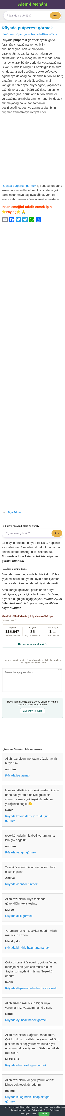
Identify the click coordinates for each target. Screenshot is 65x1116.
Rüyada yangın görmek (20, 852)
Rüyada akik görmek (18, 916)
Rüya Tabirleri (15, 512)
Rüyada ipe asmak (17, 775)
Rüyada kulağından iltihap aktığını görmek (27, 1099)
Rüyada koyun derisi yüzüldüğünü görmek (27, 818)
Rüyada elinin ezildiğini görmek (25, 1065)
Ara (55, 15)
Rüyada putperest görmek (27, 28)
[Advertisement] (32, 149)
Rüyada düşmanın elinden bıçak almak (31, 988)
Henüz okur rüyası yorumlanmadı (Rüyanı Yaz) (29, 34)
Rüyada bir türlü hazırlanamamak (27, 947)
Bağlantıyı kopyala (32, 710)
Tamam (44, 1113)
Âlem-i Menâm (32, 4)
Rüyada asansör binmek (21, 884)
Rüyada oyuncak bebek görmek (26, 1020)
